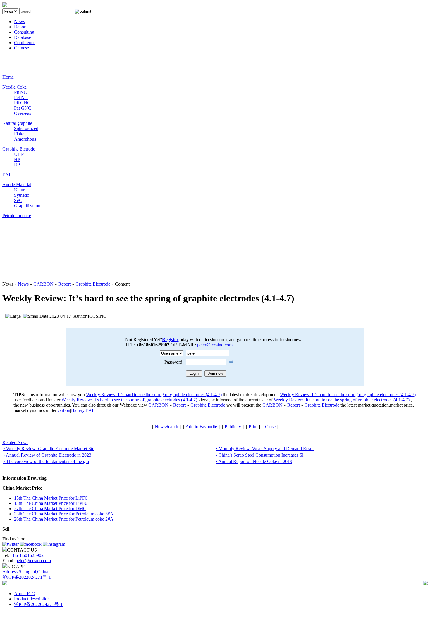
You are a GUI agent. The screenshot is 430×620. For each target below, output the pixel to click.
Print (253, 426)
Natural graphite (17, 123)
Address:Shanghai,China (25, 571)
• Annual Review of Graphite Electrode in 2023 (47, 455)
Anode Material (16, 184)
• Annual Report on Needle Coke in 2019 (254, 461)
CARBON (43, 283)
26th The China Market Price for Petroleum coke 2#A (63, 519)
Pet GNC (22, 108)
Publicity (233, 426)
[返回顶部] (3, 614)
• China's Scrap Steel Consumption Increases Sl (259, 455)
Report (20, 26)
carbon (64, 410)
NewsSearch (166, 426)
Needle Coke (14, 86)
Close (270, 426)
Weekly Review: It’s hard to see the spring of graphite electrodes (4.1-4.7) (154, 394)
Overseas (22, 113)
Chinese (21, 47)
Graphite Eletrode (18, 148)
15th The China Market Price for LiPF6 (50, 497)
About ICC (24, 593)
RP (17, 164)
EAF (6, 174)
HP (17, 159)
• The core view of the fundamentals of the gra (46, 461)
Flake (19, 133)
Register (170, 339)
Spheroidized (26, 128)
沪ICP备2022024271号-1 (26, 577)
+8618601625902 (27, 555)
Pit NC (20, 92)
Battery (78, 410)
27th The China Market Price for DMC (50, 508)
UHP (19, 154)
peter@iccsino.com (215, 344)
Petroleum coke (16, 215)
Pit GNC (22, 102)
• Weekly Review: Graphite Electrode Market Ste (48, 448)
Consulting (24, 32)
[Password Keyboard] (231, 361)
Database (22, 37)
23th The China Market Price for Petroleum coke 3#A (63, 513)
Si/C (18, 200)
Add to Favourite (201, 426)
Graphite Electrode (92, 283)
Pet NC (21, 97)
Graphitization (27, 205)
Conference (24, 42)
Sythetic (21, 195)
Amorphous (25, 139)
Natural (21, 189)
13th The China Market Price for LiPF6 (50, 503)
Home (8, 77)
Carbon (9, 57)
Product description (32, 598)
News (19, 21)
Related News (15, 442)
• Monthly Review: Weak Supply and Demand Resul (265, 448)
